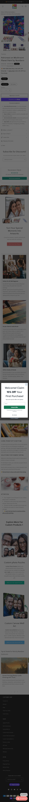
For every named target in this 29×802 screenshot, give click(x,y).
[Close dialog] (26, 384)
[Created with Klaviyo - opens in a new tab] (14, 418)
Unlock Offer (14, 407)
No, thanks (14, 415)
